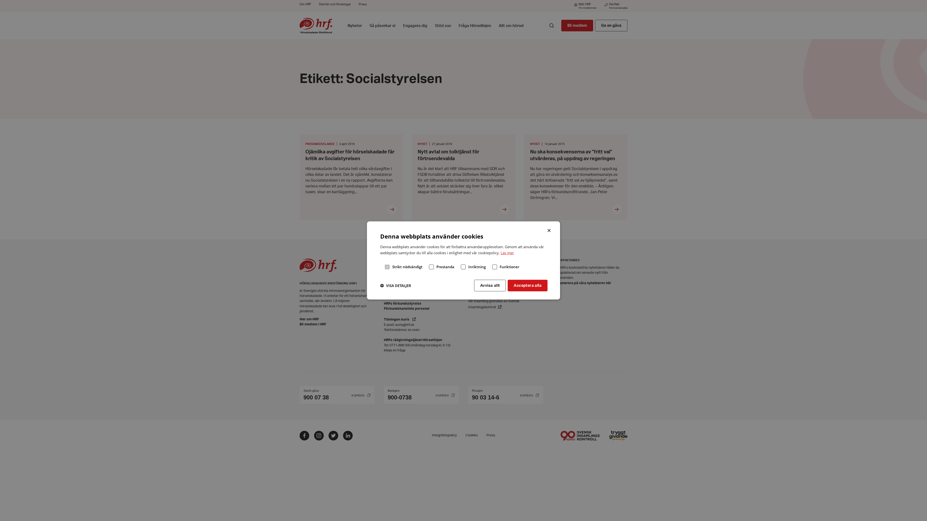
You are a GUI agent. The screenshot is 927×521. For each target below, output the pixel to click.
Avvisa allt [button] (490, 285)
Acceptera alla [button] (527, 285)
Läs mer (507, 252)
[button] (395, 285)
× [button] (549, 230)
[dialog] (463, 260)
